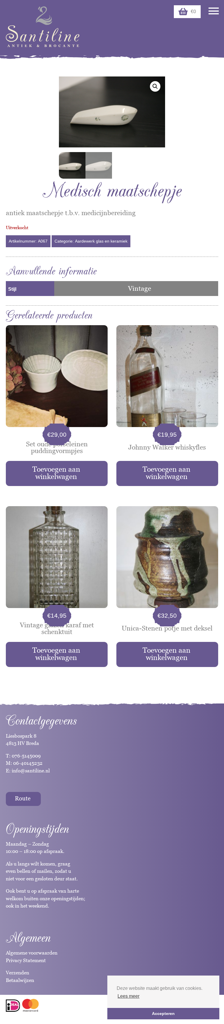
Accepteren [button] (163, 1013)
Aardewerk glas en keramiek (101, 241)
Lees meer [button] (128, 996)
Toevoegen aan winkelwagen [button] (56, 472)
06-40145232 (28, 763)
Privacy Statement (26, 960)
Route (23, 798)
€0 (193, 11)
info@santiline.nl (31, 771)
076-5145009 (25, 756)
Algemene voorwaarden (31, 953)
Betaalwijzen (20, 980)
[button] (155, 86)
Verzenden (17, 973)
